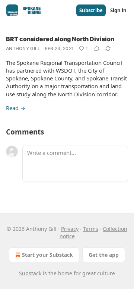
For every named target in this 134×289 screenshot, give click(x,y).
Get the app (104, 254)
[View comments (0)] (97, 48)
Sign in (118, 10)
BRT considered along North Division (60, 39)
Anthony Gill (23, 48)
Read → (15, 108)
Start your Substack (47, 254)
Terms (90, 228)
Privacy (70, 228)
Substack (30, 273)
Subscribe (91, 10)
